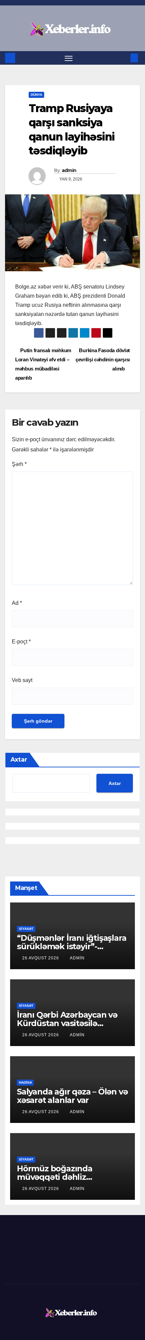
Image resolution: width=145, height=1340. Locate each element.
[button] (124, 58)
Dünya (36, 95)
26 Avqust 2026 (41, 958)
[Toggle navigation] (68, 58)
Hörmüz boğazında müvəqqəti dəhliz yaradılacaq (54, 1177)
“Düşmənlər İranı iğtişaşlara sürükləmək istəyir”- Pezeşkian (71, 946)
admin (69, 170)
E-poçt (21, 641)
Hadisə (25, 1082)
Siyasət (26, 929)
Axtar (18, 759)
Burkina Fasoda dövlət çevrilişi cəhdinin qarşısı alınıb (103, 359)
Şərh (19, 464)
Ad (17, 603)
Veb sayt (22, 680)
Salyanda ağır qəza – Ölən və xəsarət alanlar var (72, 1096)
